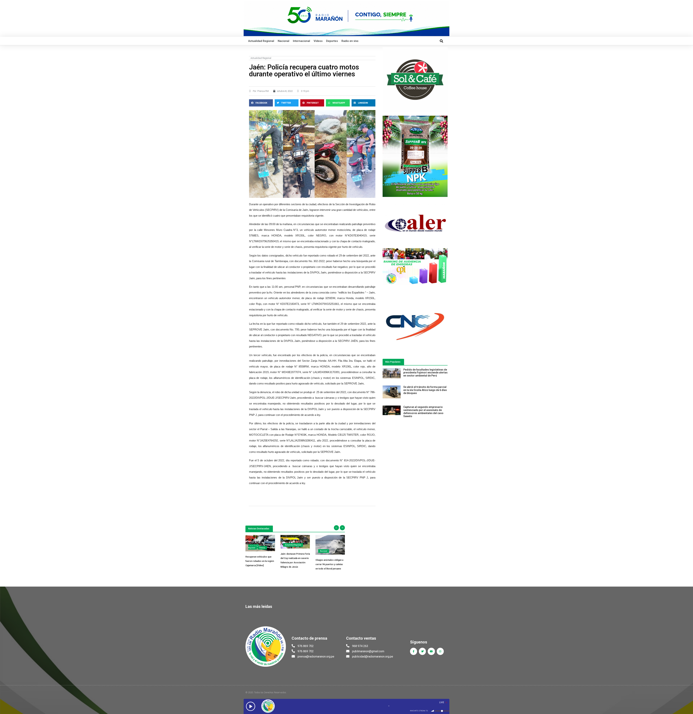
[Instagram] (440, 651)
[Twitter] (422, 651)
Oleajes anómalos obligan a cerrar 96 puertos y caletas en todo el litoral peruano (329, 564)
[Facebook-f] (413, 651)
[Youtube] (431, 651)
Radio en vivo (349, 41)
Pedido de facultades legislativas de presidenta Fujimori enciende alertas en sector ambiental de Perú (425, 372)
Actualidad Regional (261, 41)
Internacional (301, 41)
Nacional (283, 41)
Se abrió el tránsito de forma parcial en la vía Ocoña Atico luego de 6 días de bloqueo (425, 390)
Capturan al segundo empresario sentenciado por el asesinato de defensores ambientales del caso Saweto (423, 411)
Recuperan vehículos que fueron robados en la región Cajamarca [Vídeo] (259, 561)
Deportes (332, 41)
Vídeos (318, 41)
